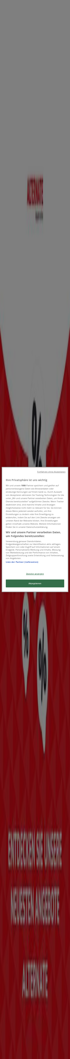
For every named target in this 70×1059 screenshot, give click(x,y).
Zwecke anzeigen (35, 573)
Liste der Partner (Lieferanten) (22, 562)
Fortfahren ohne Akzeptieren (51, 471)
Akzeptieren (35, 583)
